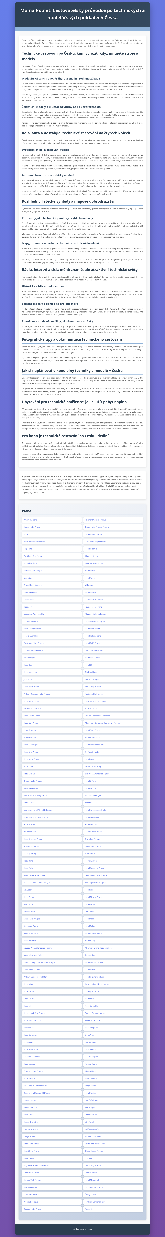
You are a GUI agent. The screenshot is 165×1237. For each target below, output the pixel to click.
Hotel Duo (28, 534)
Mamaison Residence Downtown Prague (102, 723)
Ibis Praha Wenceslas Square (97, 774)
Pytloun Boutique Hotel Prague (37, 694)
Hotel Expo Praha (92, 628)
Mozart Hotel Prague (94, 766)
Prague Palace (91, 1173)
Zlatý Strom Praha (31, 1173)
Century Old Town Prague (96, 875)
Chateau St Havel (92, 556)
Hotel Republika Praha (33, 1020)
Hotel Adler (28, 984)
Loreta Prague (30, 1100)
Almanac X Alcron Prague (95, 614)
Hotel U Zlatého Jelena (94, 977)
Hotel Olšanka (91, 549)
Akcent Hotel (90, 1071)
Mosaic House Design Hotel (35, 795)
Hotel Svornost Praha (33, 839)
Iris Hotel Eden (91, 672)
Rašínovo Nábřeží (92, 1129)
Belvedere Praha (30, 832)
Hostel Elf (28, 607)
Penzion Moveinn (31, 1129)
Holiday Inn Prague (93, 795)
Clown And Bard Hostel (95, 1144)
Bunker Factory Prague (95, 1013)
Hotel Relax (90, 926)
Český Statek (90, 1194)
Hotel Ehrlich (29, 991)
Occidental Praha (31, 621)
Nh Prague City (30, 853)
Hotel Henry (90, 940)
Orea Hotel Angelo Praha (95, 541)
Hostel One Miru (31, 1122)
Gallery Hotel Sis (92, 991)
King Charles (90, 1085)
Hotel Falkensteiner (93, 1136)
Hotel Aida (89, 919)
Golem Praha (90, 1049)
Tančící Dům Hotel (31, 636)
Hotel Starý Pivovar (93, 730)
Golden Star (90, 955)
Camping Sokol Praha (94, 650)
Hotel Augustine (30, 672)
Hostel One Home (31, 1144)
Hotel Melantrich (92, 1180)
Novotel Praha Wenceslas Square (38, 948)
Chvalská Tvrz (91, 1114)
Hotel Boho (28, 861)
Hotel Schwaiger (30, 744)
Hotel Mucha (90, 788)
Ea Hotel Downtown (32, 1056)
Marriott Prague (92, 679)
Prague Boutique (31, 1202)
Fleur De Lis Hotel (92, 1006)
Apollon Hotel (29, 911)
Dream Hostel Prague (33, 781)
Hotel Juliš (89, 890)
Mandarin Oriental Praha (34, 875)
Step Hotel (28, 549)
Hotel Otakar (90, 592)
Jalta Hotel (28, 679)
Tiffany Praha (90, 853)
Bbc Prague (90, 1107)
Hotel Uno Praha (31, 752)
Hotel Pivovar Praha (93, 897)
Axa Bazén (28, 890)
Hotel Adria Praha (31, 701)
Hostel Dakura (91, 861)
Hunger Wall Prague (32, 1180)
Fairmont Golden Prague (95, 520)
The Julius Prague (92, 839)
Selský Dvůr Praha (31, 1151)
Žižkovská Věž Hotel (32, 969)
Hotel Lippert (29, 1064)
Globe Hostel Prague (94, 1151)
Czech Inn (28, 578)
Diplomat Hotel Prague (95, 621)
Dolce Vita (89, 1035)
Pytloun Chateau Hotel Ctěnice (36, 977)
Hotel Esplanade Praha (94, 744)
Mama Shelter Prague (33, 570)
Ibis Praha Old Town (32, 708)
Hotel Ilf (88, 665)
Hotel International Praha (34, 541)
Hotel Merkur (29, 774)
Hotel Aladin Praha (31, 1049)
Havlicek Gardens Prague (96, 1202)
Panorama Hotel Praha (94, 563)
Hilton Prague (29, 657)
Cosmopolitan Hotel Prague (97, 984)
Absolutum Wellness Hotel (35, 614)
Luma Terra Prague (32, 919)
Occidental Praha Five (94, 599)
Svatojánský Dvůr (31, 563)
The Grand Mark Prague (34, 643)
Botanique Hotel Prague (95, 882)
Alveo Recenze (30, 940)
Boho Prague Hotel (93, 686)
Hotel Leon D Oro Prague (34, 1013)
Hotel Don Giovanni (93, 534)
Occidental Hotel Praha (33, 650)
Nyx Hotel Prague (31, 788)
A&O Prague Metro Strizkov (35, 1085)
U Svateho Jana (91, 1056)
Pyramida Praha (30, 520)
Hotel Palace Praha (93, 636)
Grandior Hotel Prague (33, 1071)
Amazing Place (91, 803)
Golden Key (28, 1042)
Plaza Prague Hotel (93, 1165)
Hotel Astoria (29, 824)
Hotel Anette (90, 1093)
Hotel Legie (90, 904)
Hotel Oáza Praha (92, 657)
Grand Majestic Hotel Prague (36, 817)
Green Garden (30, 737)
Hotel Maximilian (92, 817)
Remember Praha (31, 1107)
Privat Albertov (30, 730)
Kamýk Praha (29, 1136)
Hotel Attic (28, 1006)
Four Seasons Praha (93, 607)
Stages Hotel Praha (32, 527)
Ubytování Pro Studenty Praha (36, 1165)
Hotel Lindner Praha (93, 933)
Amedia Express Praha (33, 955)
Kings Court (29, 998)
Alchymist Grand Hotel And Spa (98, 948)
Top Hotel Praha (30, 592)
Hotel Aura (89, 759)
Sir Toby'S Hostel (92, 752)
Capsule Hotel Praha (32, 1209)
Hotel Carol (90, 570)
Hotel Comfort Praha (94, 962)
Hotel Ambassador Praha (95, 810)
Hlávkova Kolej (91, 1078)
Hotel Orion (29, 1114)
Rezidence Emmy (31, 926)
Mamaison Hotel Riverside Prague (38, 810)
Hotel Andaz (90, 578)
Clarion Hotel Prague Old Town (37, 1093)
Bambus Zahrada (31, 933)
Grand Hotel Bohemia (33, 585)
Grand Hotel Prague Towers (97, 527)
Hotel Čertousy (30, 897)
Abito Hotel (28, 904)
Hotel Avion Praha (31, 759)
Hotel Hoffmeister (92, 737)
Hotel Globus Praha (93, 832)
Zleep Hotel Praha (31, 686)
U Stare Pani (29, 1027)
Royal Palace (29, 1158)
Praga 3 (88, 1209)
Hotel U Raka (90, 781)
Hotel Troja (28, 868)
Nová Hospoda (91, 1027)
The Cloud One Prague (33, 556)
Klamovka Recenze (93, 1020)
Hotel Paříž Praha (92, 643)
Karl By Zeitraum (92, 1100)
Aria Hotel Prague (31, 846)
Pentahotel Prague (93, 846)
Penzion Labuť (91, 1042)
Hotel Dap (28, 665)
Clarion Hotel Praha (32, 1194)
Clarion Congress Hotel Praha (97, 715)
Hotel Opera (29, 766)
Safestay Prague (30, 1187)
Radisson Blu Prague (94, 694)
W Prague (89, 585)
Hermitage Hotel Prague (95, 701)
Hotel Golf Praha (31, 723)
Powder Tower (91, 1064)
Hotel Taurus (29, 803)
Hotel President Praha (94, 868)
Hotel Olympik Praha (32, 628)
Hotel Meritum (91, 824)
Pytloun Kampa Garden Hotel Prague (39, 962)
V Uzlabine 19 (91, 708)
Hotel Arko (89, 998)
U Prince (88, 1158)
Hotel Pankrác (30, 1078)
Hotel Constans (30, 1035)
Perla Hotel (90, 911)
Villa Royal (89, 1122)
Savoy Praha (29, 599)
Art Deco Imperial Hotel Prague (37, 882)
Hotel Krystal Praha (32, 715)
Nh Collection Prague (94, 1187)
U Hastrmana (90, 969)
